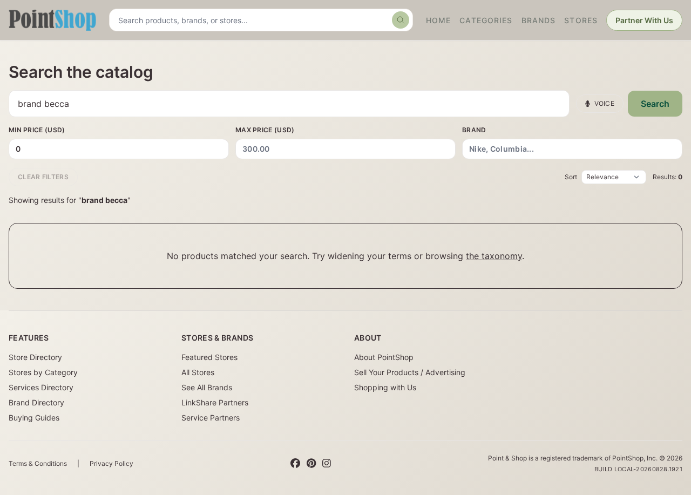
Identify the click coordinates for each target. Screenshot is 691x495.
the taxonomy (494, 255)
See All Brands (206, 387)
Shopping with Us (385, 387)
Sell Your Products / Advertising (409, 372)
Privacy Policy (111, 463)
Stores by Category (43, 372)
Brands (538, 20)
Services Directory (41, 387)
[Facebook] (295, 463)
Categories (485, 20)
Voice (604, 103)
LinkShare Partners (214, 402)
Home (438, 20)
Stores (581, 20)
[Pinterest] (311, 463)
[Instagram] (326, 463)
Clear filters (43, 177)
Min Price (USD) (37, 130)
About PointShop (384, 357)
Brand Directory (36, 402)
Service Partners (210, 417)
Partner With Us (644, 20)
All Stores (197, 372)
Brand (474, 130)
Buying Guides (34, 417)
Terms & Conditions (38, 463)
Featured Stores (209, 357)
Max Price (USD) (265, 130)
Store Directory (35, 357)
